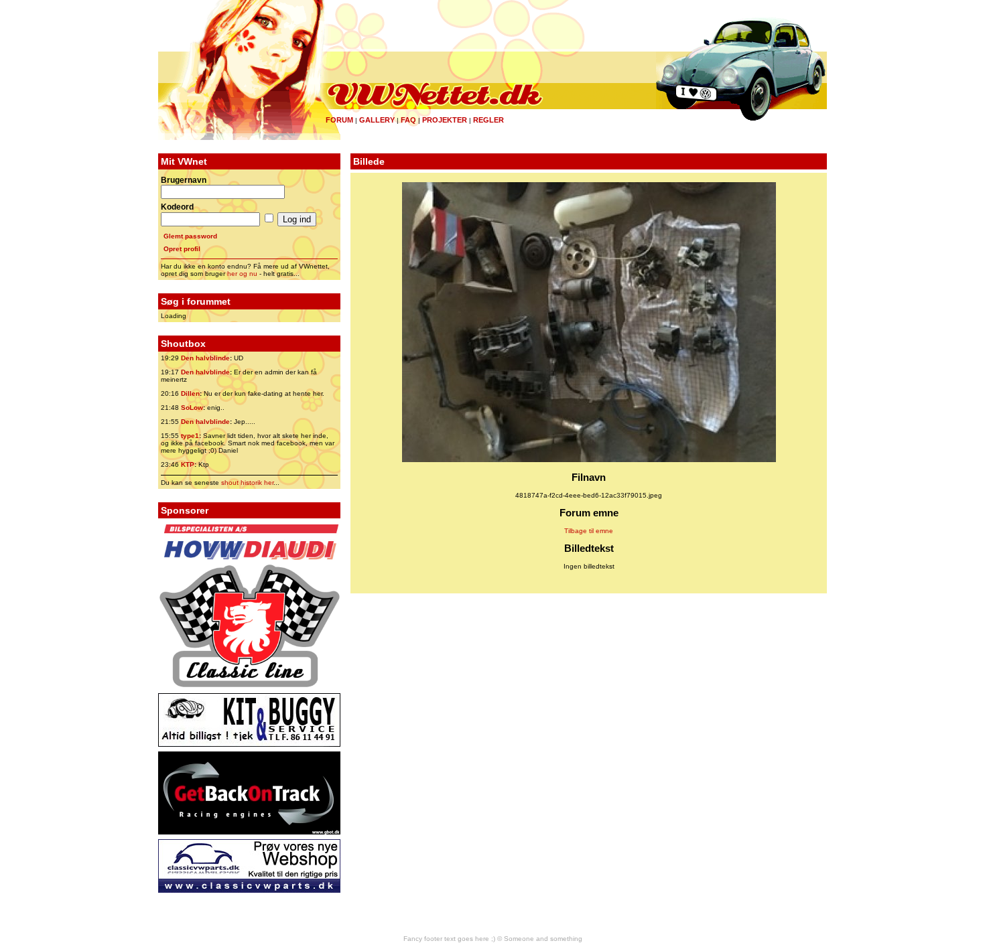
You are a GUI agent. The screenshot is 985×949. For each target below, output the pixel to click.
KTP (187, 464)
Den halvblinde (205, 358)
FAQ (408, 120)
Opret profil (181, 248)
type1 (190, 435)
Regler (488, 120)
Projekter (444, 120)
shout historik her (247, 482)
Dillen (190, 393)
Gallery (377, 120)
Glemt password (190, 236)
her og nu (242, 273)
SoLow (192, 407)
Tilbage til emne (588, 530)
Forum (339, 120)
